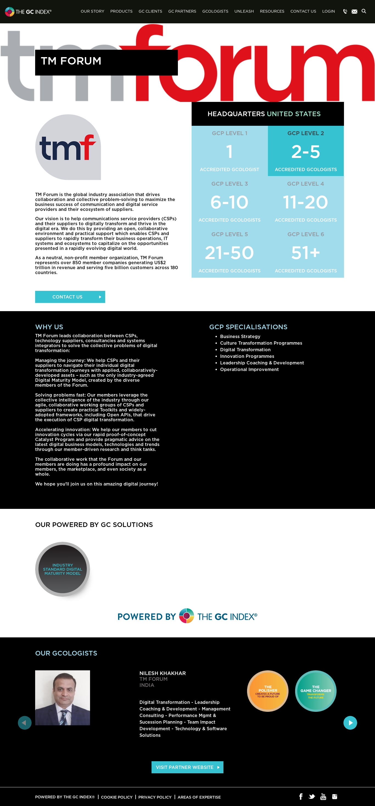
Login (328, 11)
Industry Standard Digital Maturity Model (62, 569)
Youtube (323, 797)
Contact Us (303, 11)
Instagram (335, 797)
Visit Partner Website (185, 767)
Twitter (312, 797)
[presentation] (25, 723)
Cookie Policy (117, 797)
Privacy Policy (155, 797)
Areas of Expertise (199, 797)
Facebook (301, 797)
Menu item (345, 12)
